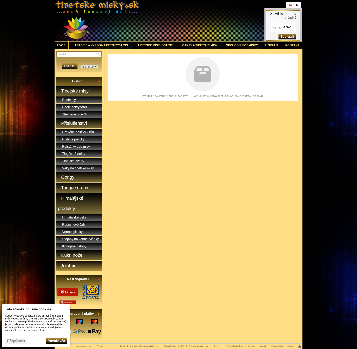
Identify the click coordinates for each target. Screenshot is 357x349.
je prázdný (290, 15)
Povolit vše (56, 341)
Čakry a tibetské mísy (198, 346)
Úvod (122, 346)
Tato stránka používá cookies (28, 309)
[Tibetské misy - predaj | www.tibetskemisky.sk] (148, 20)
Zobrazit (287, 36)
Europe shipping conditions (282, 346)
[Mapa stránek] (299, 346)
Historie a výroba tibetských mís (144, 346)
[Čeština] (290, 5)
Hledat (69, 66)
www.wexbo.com (83, 346)
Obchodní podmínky (234, 346)
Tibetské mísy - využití (174, 346)
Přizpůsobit (16, 341)
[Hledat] (98, 54)
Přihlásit (100, 346)
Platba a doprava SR (257, 346)
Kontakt (217, 346)
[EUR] (296, 5)
